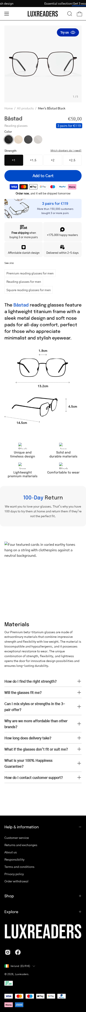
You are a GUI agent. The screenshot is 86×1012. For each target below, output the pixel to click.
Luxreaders (21, 974)
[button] (69, 13)
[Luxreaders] (43, 14)
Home (8, 108)
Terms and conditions (19, 866)
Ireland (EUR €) (20, 966)
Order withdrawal (16, 881)
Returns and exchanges (20, 845)
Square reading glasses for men (28, 290)
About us (10, 852)
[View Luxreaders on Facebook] (18, 952)
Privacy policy (14, 874)
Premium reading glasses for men (30, 273)
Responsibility (14, 859)
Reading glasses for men (23, 281)
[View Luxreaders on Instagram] (7, 952)
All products (25, 108)
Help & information (21, 826)
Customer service (16, 837)
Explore (11, 911)
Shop (9, 895)
